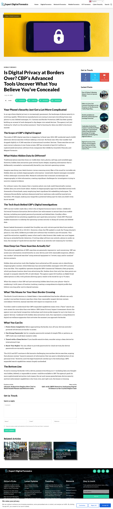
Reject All (93, 505)
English (93, 1)
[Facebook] (94, 471)
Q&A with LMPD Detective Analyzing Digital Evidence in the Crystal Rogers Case (59, 387)
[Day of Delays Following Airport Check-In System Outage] (15, 450)
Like (86, 73)
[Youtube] (107, 471)
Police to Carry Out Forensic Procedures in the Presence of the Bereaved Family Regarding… (39, 454)
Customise (82, 505)
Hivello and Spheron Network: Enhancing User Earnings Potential (63, 455)
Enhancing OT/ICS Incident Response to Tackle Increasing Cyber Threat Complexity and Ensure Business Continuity (53, 493)
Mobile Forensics (14, 16)
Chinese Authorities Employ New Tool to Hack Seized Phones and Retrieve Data (19, 387)
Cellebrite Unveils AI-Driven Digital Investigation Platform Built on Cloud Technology (12, 486)
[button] (108, 4)
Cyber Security (11, 449)
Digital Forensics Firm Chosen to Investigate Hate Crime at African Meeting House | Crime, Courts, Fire (89, 145)
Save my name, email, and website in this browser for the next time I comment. (27, 426)
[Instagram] (99, 471)
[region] (56, 504)
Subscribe (104, 73)
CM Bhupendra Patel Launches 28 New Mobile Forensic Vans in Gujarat (54, 486)
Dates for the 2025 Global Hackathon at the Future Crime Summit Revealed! (12, 492)
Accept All (105, 505)
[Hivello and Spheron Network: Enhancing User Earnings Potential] (65, 450)
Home (6, 16)
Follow (95, 73)
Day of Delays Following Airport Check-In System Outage (13, 455)
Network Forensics (62, 449)
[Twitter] (103, 471)
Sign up (96, 496)
